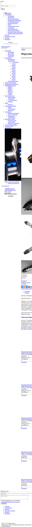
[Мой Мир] (27, 287)
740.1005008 (15, 62)
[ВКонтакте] (22, 287)
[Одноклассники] (24, 287)
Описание (27, 291)
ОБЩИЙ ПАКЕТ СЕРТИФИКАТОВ (10, 189)
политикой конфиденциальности (11, 502)
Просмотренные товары (10, 195)
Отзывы (26, 293)
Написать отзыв (25, 314)
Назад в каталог (5, 46)
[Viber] (29, 287)
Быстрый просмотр (26, 351)
